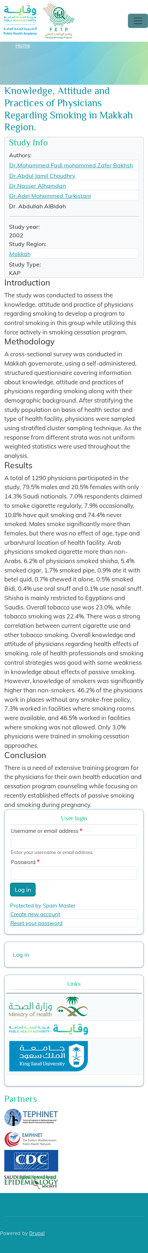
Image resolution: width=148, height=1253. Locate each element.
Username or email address (44, 830)
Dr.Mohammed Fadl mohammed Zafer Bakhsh (71, 165)
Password (23, 862)
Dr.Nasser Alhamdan (37, 185)
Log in (23, 889)
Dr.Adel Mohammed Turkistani (50, 195)
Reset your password (36, 923)
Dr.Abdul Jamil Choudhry (42, 175)
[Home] (39, 8)
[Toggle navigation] (138, 21)
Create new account (35, 914)
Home (22, 45)
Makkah (20, 253)
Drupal (37, 1232)
